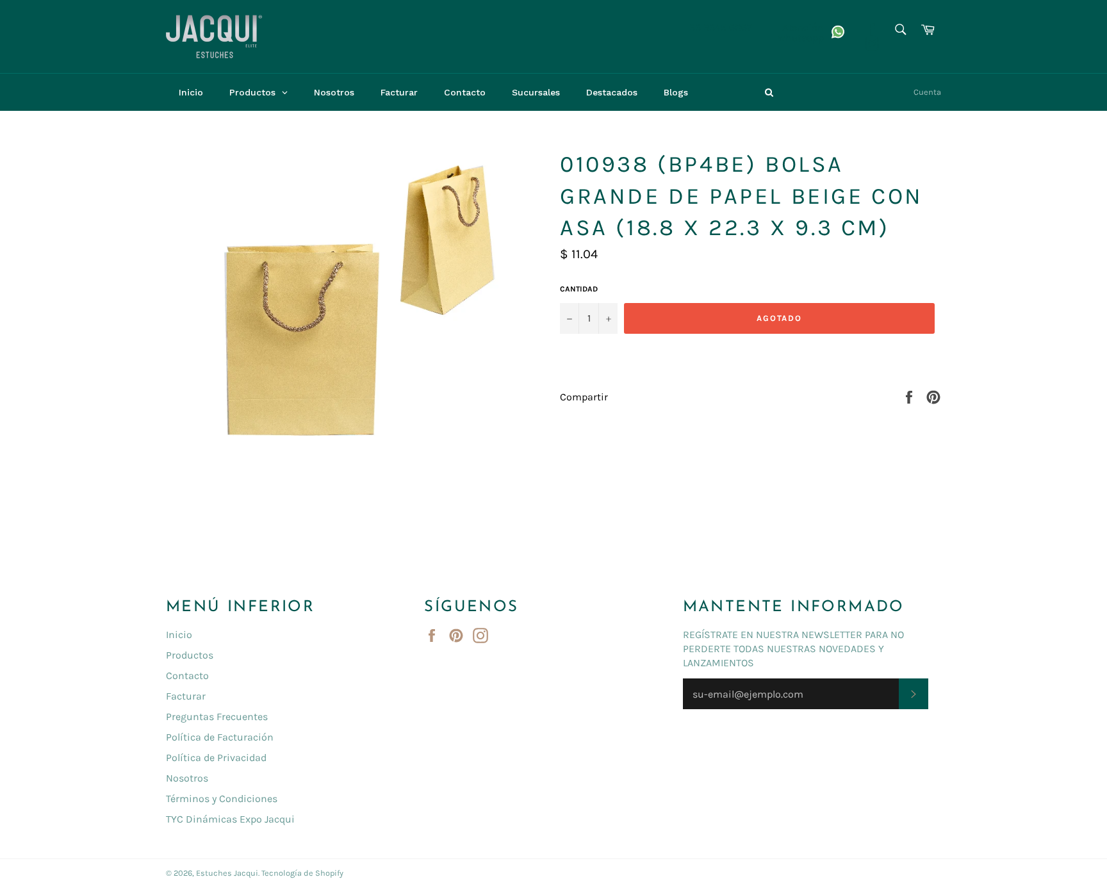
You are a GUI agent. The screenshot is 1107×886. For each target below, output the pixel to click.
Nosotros (187, 778)
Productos (189, 655)
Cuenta (927, 92)
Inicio (179, 634)
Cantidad (579, 288)
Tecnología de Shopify (302, 873)
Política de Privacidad (216, 757)
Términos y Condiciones (221, 798)
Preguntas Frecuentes (217, 716)
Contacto (187, 675)
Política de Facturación (220, 737)
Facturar (186, 696)
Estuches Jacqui (227, 873)
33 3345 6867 (720, 27)
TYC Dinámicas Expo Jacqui (230, 819)
